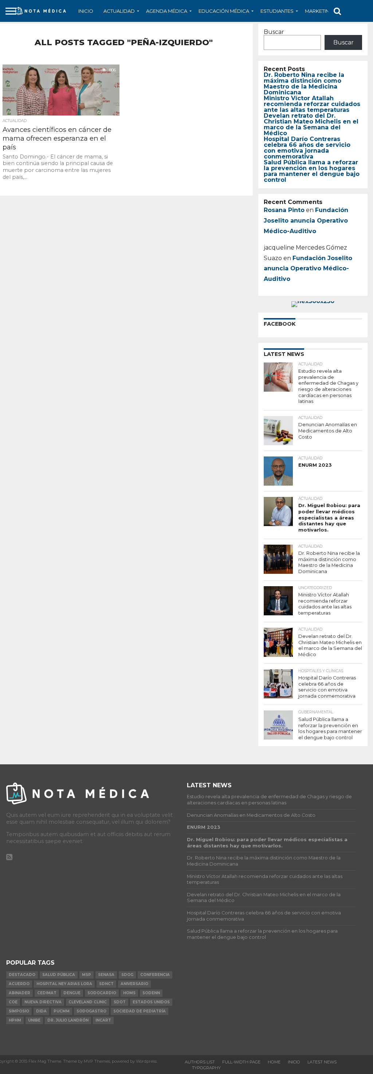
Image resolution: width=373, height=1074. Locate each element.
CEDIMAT (46, 993)
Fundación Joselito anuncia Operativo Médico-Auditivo (306, 221)
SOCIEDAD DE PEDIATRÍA (139, 1011)
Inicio (85, 11)
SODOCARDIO (101, 993)
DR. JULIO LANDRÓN (68, 1020)
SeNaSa (106, 974)
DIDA (41, 1011)
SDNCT (106, 983)
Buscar (274, 31)
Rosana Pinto (284, 210)
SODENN (151, 993)
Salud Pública (58, 974)
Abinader (19, 993)
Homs (129, 993)
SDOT (120, 1002)
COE (13, 1002)
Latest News (322, 1062)
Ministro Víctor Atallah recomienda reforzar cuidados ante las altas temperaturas (312, 104)
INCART (103, 1020)
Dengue (72, 993)
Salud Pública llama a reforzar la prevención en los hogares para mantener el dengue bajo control (312, 171)
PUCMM (62, 1011)
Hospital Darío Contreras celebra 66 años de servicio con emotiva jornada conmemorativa (307, 148)
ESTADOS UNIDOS (151, 1002)
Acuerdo (19, 983)
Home (274, 1062)
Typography (206, 1067)
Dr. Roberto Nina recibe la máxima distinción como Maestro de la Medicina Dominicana (304, 83)
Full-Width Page (241, 1062)
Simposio (19, 1011)
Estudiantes (277, 11)
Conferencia (155, 974)
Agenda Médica (166, 11)
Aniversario (134, 983)
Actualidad (119, 11)
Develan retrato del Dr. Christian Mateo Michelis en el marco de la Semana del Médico (311, 124)
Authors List (200, 1062)
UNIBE (34, 1020)
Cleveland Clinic (87, 1002)
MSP (86, 974)
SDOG (127, 974)
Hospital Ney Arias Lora (64, 983)
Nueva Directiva (43, 1002)
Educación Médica (224, 11)
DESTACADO (22, 974)
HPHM (15, 1020)
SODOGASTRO (91, 1011)
